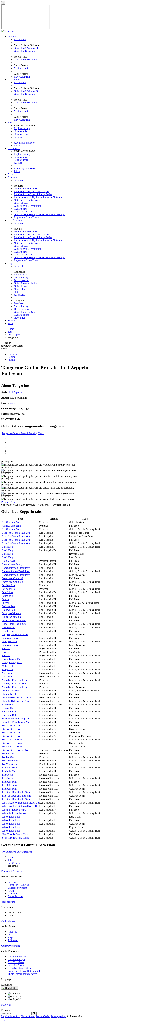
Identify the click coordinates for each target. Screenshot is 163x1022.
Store (10, 323)
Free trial (12, 882)
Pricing (17, 145)
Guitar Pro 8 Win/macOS (26, 48)
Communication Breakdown (16, 567)
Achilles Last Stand (11, 522)
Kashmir (6, 648)
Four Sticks (7, 592)
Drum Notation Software (20, 968)
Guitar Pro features (10, 945)
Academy (12, 177)
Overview (13, 354)
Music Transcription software (22, 973)
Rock (12, 403)
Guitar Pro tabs (15, 896)
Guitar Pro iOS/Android (26, 59)
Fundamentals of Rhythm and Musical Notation (38, 197)
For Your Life (8, 585)
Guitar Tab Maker (17, 956)
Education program (17, 887)
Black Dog (7, 546)
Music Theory (21, 277)
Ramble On (7, 704)
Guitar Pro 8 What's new (20, 885)
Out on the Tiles (10, 694)
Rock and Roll (9, 711)
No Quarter (7, 673)
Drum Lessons (21, 280)
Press (10, 934)
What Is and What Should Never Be (20, 806)
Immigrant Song (10, 638)
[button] (6, 502)
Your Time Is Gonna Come (15, 834)
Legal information (10, 1016)
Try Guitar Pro (8, 851)
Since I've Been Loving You (16, 718)
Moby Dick (7, 666)
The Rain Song (9, 781)
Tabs (10, 122)
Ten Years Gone (10, 760)
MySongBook (21, 68)
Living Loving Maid (12, 659)
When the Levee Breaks (14, 809)
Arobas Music (8, 921)
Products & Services (11, 871)
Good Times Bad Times (14, 620)
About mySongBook (24, 142)
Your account (8, 901)
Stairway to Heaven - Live (15, 750)
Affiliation (13, 940)
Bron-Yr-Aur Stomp (12, 564)
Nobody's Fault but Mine (14, 683)
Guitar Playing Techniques (27, 205)
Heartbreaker (8, 627)
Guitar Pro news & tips (25, 283)
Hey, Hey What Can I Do (15, 634)
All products (20, 39)
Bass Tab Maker (16, 962)
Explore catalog (22, 128)
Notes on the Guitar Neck (27, 200)
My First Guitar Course (25, 188)
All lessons (19, 180)
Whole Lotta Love (11, 816)
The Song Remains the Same (16, 792)
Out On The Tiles (10, 690)
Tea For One (8, 757)
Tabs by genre (21, 134)
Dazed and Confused (12, 578)
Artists (11, 174)
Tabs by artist (20, 131)
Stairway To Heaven (12, 739)
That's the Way (9, 767)
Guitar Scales (20, 208)
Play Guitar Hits (22, 76)
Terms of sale (43, 1016)
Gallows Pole (8, 606)
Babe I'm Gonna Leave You (16, 532)
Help (10, 937)
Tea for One (8, 753)
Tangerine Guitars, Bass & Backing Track (23, 433)
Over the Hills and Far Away (16, 697)
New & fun (19, 289)
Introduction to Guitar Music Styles (31, 191)
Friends (5, 599)
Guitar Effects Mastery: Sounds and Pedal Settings (39, 214)
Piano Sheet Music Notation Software (27, 971)
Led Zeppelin (15, 392)
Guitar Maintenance (24, 211)
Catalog (11, 356)
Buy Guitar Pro (24, 851)
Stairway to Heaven (12, 725)
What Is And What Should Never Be (20, 802)
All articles (19, 266)
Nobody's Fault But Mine (14, 680)
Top (3, 1019)
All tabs (18, 137)
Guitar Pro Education (24, 51)
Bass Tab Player (16, 965)
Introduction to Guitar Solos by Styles (33, 194)
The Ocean (7, 774)
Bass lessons (20, 274)
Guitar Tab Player (16, 959)
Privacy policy (58, 1016)
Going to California (11, 613)
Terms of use (28, 1016)
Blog (10, 263)
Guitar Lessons (21, 286)
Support (12, 320)
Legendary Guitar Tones (26, 217)
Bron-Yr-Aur (8, 560)
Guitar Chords (21, 203)
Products (12, 36)
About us (12, 931)
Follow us (6, 1004)
